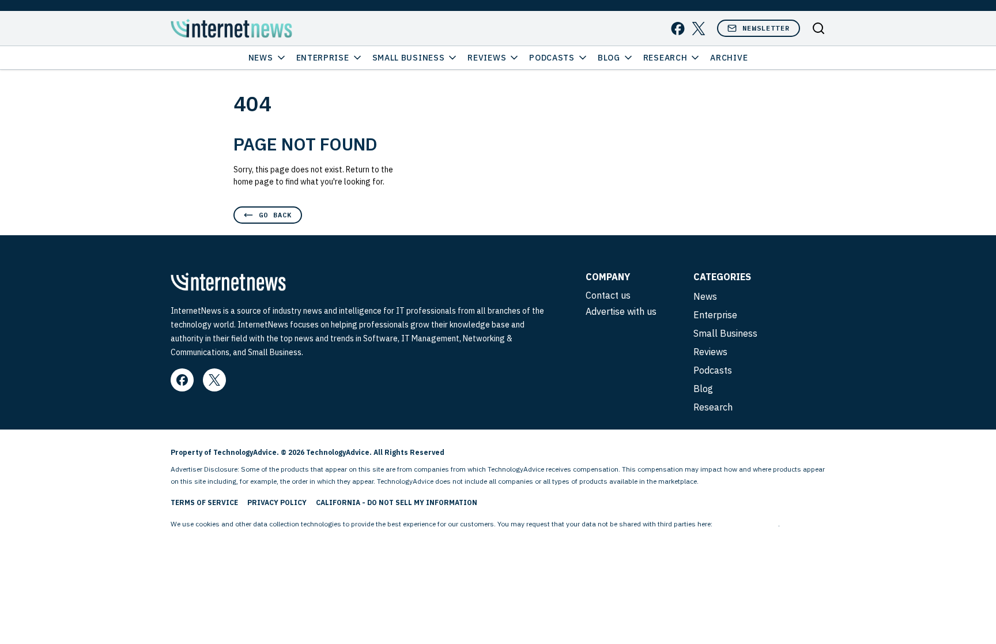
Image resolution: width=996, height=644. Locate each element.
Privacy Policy (277, 502)
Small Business (408, 57)
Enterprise (322, 57)
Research (665, 57)
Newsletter (766, 28)
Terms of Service (204, 502)
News (260, 57)
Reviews (486, 57)
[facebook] (678, 28)
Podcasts (552, 57)
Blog (609, 57)
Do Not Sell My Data (746, 523)
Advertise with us (621, 311)
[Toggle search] (818, 28)
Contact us (608, 295)
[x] (698, 28)
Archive (729, 57)
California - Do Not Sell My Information (396, 502)
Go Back (275, 214)
